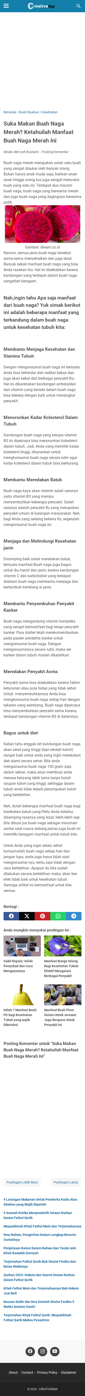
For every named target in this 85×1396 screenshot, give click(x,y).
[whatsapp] (58, 916)
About (13, 1372)
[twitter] (27, 916)
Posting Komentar (55, 152)
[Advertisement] (42, 61)
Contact (27, 1372)
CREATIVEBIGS (48, 1389)
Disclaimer (68, 1372)
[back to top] (75, 1385)
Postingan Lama (66, 1182)
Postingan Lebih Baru (22, 1182)
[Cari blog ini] (78, 6)
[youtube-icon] (55, 1351)
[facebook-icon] (30, 1351)
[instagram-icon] (42, 1351)
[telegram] (73, 916)
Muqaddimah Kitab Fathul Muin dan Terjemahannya (42, 1226)
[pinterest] (42, 916)
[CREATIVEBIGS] (42, 6)
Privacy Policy (47, 1372)
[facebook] (11, 916)
